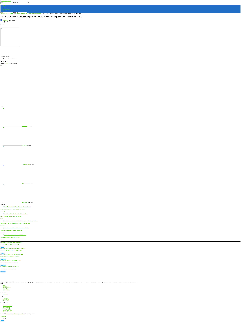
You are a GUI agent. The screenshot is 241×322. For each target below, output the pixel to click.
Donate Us (5, 294)
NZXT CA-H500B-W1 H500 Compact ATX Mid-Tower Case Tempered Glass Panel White (22, 13)
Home (4, 5)
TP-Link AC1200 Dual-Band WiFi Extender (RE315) (10, 256)
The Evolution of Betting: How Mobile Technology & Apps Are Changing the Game (15, 223)
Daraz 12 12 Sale (6, 308)
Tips (1, 218)
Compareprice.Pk (5, 20)
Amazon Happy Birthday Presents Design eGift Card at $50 (11, 250)
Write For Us (5, 7)
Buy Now (2, 247)
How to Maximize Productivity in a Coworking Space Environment (12, 209)
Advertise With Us (6, 9)
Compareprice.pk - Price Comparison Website (16, 313)
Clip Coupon (3, 259)
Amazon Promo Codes (7, 310)
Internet (2, 225)
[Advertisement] (38, 52)
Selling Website (6, 289)
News (4, 6)
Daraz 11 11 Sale (6, 307)
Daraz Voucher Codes (7, 306)
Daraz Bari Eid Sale (7, 309)
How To (2, 211)
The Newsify (5, 298)
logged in (7, 63)
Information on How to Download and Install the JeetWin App (11, 230)
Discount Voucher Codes (8, 304)
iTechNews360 (6, 299)
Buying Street (5, 300)
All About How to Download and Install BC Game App (10, 237)
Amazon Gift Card (6, 311)
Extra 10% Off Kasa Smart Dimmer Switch (8, 268)
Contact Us (5, 10)
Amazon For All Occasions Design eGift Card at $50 (10, 244)
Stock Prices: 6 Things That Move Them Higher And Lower (11, 216)
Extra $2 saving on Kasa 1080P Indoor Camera (9, 262)
